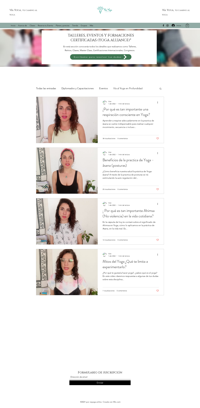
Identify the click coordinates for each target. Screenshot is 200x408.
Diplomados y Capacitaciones (77, 88)
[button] (187, 25)
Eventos (103, 88)
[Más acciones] (158, 102)
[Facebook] (163, 25)
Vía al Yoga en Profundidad (127, 88)
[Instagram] (167, 25)
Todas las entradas (46, 88)
